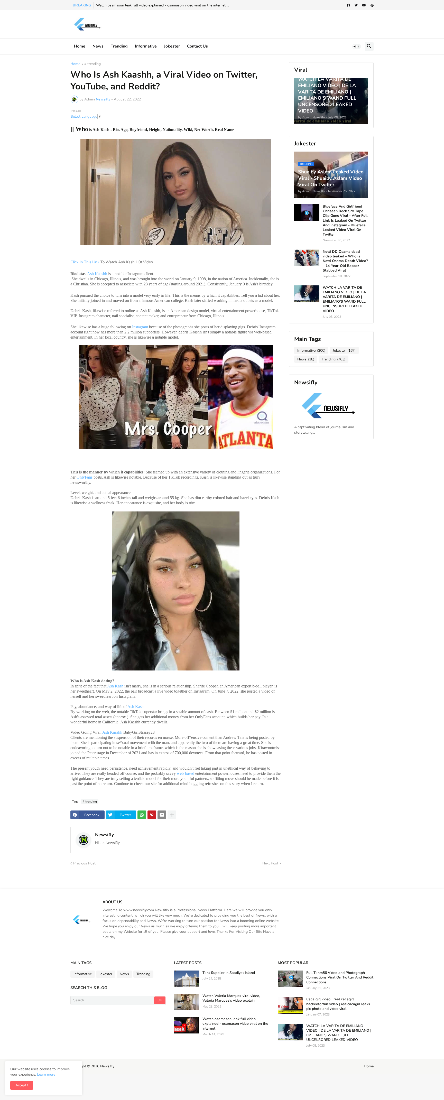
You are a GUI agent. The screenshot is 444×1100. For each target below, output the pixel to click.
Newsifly (104, 835)
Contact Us (197, 46)
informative (146, 46)
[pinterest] (372, 5)
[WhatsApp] (141, 814)
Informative (311, 350)
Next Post (270, 863)
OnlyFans (84, 477)
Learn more (46, 1074)
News (98, 46)
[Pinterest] (151, 814)
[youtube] (364, 5)
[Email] (162, 814)
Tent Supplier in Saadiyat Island (228, 973)
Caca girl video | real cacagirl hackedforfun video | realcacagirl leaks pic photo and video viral (338, 1004)
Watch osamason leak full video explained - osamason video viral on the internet (235, 1024)
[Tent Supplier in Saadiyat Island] (186, 979)
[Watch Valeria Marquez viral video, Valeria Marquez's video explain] (186, 1002)
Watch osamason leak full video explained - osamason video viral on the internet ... (162, 5)
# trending (92, 64)
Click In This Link (85, 262)
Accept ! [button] (21, 1085)
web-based (185, 773)
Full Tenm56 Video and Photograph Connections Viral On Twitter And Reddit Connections (339, 977)
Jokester (172, 46)
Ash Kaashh (97, 274)
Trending (119, 46)
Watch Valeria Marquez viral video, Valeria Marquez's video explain (231, 998)
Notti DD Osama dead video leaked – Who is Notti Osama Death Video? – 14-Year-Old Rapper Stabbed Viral (345, 261)
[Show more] (172, 814)
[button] (356, 46)
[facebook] (348, 5)
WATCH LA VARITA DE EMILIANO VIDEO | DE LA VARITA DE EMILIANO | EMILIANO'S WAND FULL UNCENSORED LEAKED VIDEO (344, 299)
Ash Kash (115, 686)
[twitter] (356, 5)
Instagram (140, 327)
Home (79, 46)
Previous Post (84, 863)
